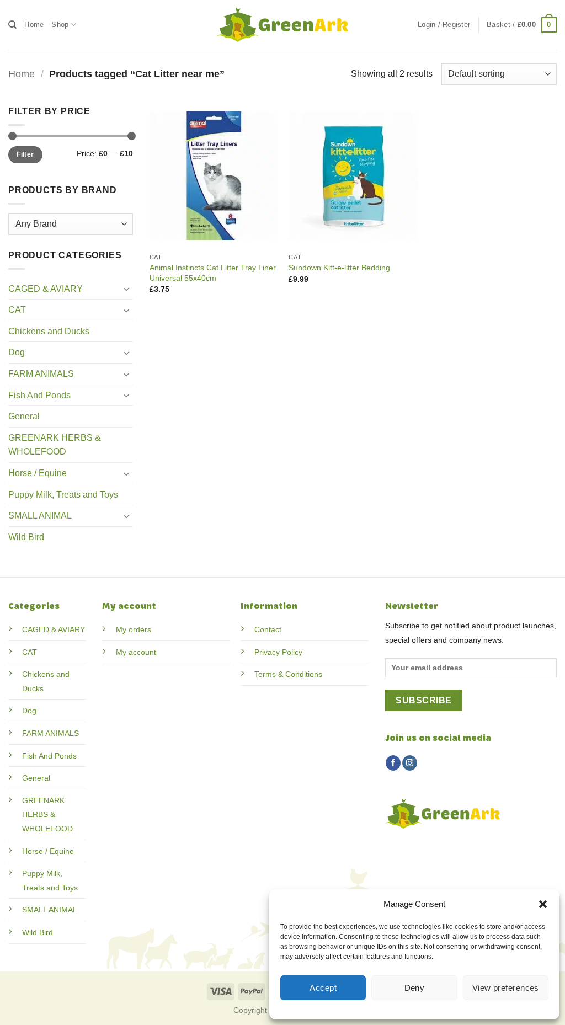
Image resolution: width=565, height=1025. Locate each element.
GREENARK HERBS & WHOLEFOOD (54, 445)
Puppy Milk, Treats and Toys (63, 494)
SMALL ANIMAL (40, 515)
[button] (542, 904)
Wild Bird (26, 537)
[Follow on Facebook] (393, 763)
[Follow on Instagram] (409, 763)
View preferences (505, 987)
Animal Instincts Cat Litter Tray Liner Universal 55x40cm (213, 272)
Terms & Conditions (288, 674)
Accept (323, 987)
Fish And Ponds (39, 395)
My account (136, 652)
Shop (59, 24)
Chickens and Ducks (48, 331)
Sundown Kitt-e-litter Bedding (339, 267)
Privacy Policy (278, 652)
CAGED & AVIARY (45, 288)
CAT (17, 309)
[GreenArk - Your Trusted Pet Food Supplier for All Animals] (282, 25)
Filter (25, 154)
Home (34, 24)
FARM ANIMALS (41, 373)
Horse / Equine (37, 473)
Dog (16, 352)
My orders (133, 629)
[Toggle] (126, 288)
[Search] (12, 24)
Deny (414, 987)
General (24, 416)
